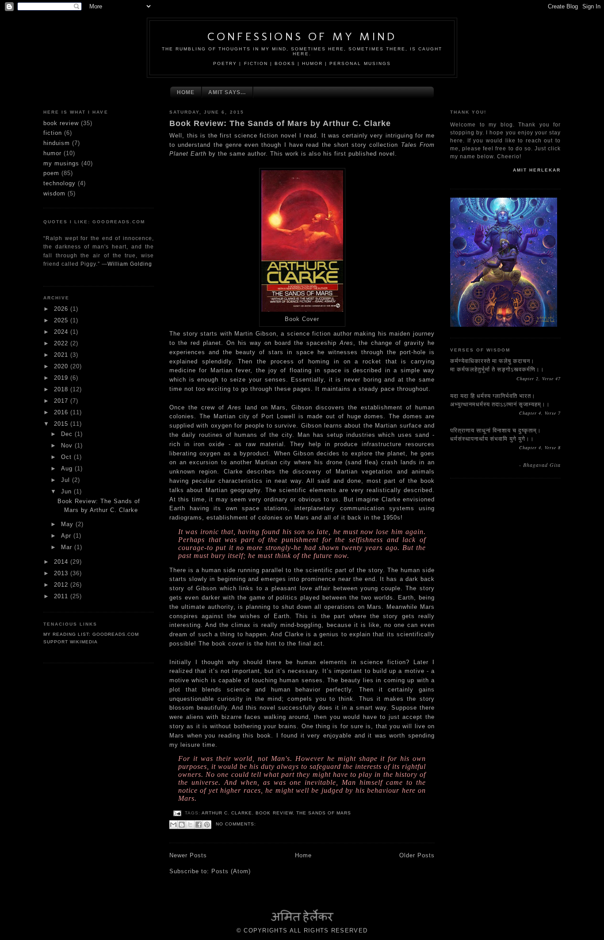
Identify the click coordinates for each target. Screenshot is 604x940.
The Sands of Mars (323, 812)
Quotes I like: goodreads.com (94, 221)
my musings (61, 163)
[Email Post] (177, 812)
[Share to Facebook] (198, 824)
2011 (62, 596)
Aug (68, 468)
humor (52, 153)
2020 (62, 366)
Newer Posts (188, 855)
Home (186, 92)
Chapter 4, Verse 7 (540, 413)
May (68, 524)
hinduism (56, 143)
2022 (62, 343)
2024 (62, 332)
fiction (52, 133)
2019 (62, 377)
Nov (68, 445)
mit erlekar (537, 170)
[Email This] (173, 824)
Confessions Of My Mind (302, 36)
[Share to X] (190, 824)
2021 (62, 355)
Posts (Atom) (231, 871)
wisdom (54, 193)
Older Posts (417, 855)
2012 (62, 584)
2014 (62, 561)
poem (51, 173)
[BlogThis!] (181, 824)
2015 (62, 423)
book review (61, 123)
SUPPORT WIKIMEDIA (70, 641)
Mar (67, 547)
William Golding (129, 264)
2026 (62, 309)
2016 (62, 412)
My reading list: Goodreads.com (91, 634)
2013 (62, 573)
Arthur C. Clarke (227, 812)
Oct (67, 457)
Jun (67, 491)
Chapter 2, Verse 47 (538, 378)
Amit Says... (227, 92)
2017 (62, 400)
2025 (62, 320)
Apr (67, 535)
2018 (62, 389)
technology (59, 183)
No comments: (236, 824)
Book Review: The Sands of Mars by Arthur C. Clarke (280, 123)
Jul (66, 480)
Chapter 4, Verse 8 (540, 447)
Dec (68, 434)
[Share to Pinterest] (207, 824)
